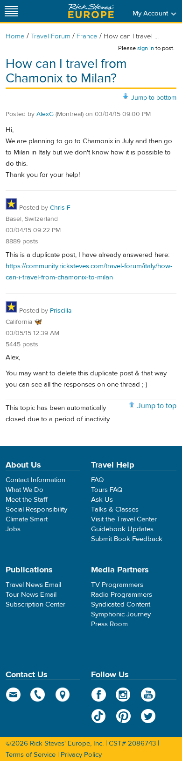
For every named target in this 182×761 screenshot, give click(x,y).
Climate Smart (27, 519)
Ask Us (102, 499)
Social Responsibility (36, 509)
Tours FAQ (106, 489)
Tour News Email (31, 594)
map (62, 694)
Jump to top (156, 405)
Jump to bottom (153, 98)
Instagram (123, 694)
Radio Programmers (121, 594)
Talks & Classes (115, 509)
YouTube (148, 694)
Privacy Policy (81, 754)
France (87, 36)
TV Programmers (117, 584)
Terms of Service (31, 754)
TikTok (98, 716)
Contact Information (35, 480)
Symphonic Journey (121, 614)
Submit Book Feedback (126, 538)
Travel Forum (50, 36)
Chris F (60, 208)
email (13, 694)
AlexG (45, 114)
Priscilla (60, 311)
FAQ (97, 480)
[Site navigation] (11, 11)
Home (15, 36)
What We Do (24, 489)
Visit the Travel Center (124, 519)
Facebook (98, 694)
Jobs (13, 529)
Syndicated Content (120, 604)
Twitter (148, 716)
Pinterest (123, 716)
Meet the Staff (27, 499)
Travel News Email (33, 584)
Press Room (109, 624)
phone (38, 694)
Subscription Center (35, 604)
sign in (145, 48)
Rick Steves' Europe (91, 11)
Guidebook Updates (122, 529)
